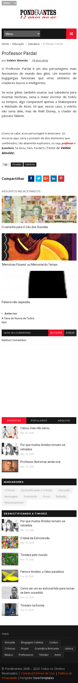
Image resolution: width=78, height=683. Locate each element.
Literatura (34, 44)
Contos (53, 642)
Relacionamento (14, 502)
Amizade (10, 642)
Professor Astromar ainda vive (40, 462)
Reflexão (61, 496)
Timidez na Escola (32, 605)
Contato (26, 673)
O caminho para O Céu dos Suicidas (25, 227)
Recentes (14, 420)
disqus (70, 333)
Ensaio (25, 648)
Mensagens (11, 496)
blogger (56, 333)
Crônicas (10, 490)
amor (57, 655)
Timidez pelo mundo (33, 555)
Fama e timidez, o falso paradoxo (42, 571)
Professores (26, 655)
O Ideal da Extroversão (35, 538)
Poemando (30, 496)
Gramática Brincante (47, 648)
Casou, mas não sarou (35, 428)
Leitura (69, 648)
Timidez (43, 655)
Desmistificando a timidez (36, 490)
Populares (39, 420)
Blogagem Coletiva (32, 642)
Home (5, 44)
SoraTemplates (43, 678)
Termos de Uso (44, 673)
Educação (18, 44)
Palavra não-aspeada (16, 302)
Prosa (46, 496)
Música (9, 655)
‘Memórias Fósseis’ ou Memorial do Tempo (30, 264)
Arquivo (64, 420)
